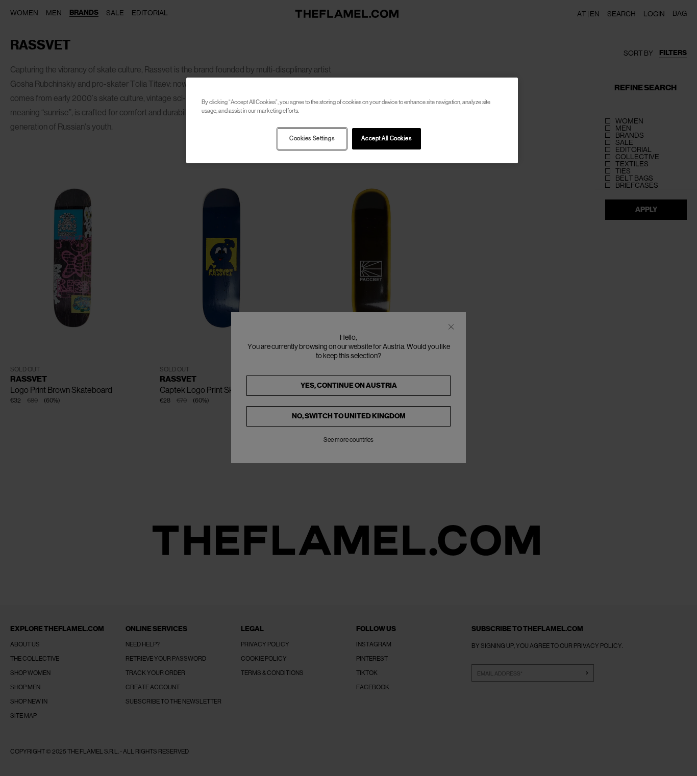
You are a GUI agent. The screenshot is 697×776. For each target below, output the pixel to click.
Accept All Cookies (386, 138)
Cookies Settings (311, 138)
